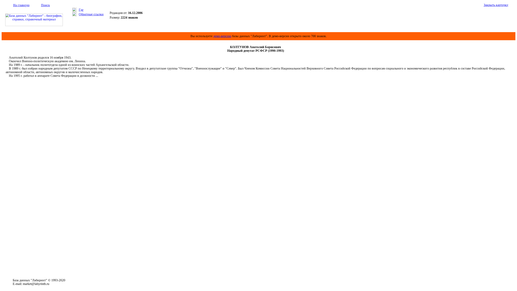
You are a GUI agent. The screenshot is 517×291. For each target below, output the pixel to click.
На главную (21, 5)
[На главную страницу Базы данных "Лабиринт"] (34, 25)
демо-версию (222, 36)
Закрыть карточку (496, 5)
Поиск (45, 5)
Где (81, 10)
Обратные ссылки (91, 14)
